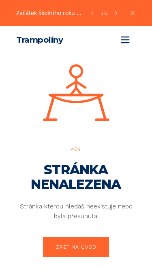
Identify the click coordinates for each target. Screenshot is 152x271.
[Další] (116, 13)
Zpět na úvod (76, 247)
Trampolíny (39, 40)
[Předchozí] (92, 13)
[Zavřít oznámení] (132, 13)
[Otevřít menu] (125, 39)
